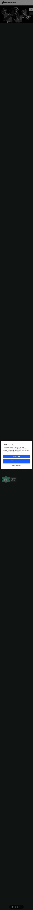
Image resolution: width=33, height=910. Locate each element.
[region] (16, 455)
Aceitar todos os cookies (16, 461)
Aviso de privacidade (17, 451)
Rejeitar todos (16, 456)
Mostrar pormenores (16, 465)
